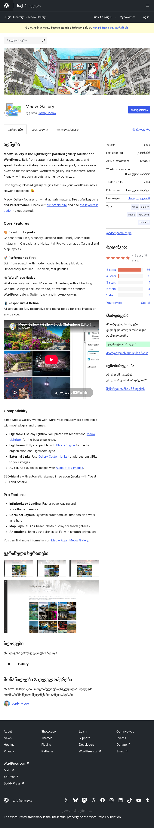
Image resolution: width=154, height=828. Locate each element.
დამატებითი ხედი (118, 233)
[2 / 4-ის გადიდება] (61, 565)
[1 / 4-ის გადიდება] (28, 565)
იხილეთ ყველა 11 (139, 198)
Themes (46, 738)
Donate (123, 744)
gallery (145, 207)
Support (84, 738)
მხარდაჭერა (141, 129)
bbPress (11, 777)
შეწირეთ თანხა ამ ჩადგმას (125, 389)
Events (121, 738)
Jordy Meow (47, 113)
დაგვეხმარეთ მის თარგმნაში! (111, 27)
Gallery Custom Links (52, 456)
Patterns (47, 751)
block (135, 207)
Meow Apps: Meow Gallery (69, 540)
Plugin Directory (14, 17)
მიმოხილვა (40, 129)
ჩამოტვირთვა (139, 109)
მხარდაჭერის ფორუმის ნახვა (127, 353)
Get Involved (125, 731)
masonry (144, 222)
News (8, 738)
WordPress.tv (90, 751)
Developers (86, 744)
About (8, 731)
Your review (114, 303)
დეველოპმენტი (68, 129)
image (131, 214)
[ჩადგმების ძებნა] (43, 40)
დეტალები (15, 129)
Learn (83, 731)
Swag (122, 751)
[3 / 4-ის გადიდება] (94, 565)
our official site (57, 205)
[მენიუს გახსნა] (148, 5)
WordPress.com (16, 763)
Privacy (9, 751)
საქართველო (22, 800)
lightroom (143, 214)
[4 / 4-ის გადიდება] (94, 585)
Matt (9, 770)
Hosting (9, 744)
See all (145, 303)
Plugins (46, 744)
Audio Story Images (69, 468)
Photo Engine (65, 445)
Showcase (48, 731)
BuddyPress (14, 783)
